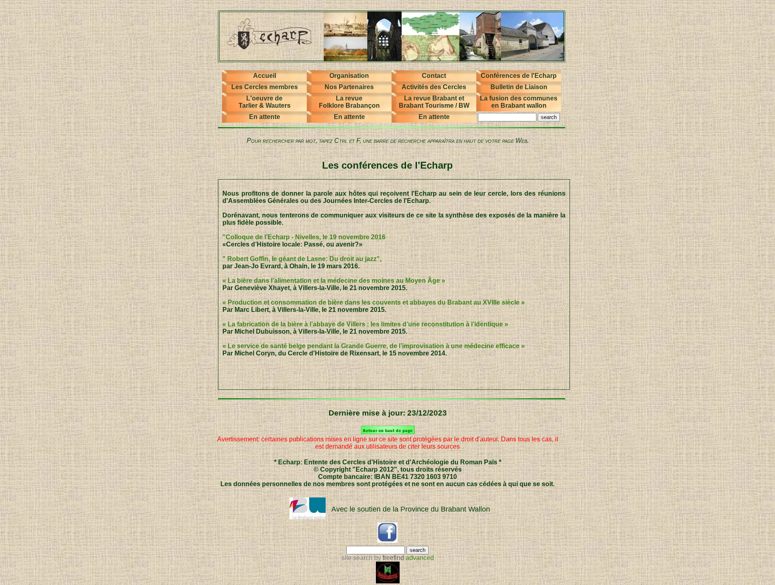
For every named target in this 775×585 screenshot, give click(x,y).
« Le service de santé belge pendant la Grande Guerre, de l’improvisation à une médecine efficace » (373, 346)
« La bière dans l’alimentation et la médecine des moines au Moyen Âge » (333, 280)
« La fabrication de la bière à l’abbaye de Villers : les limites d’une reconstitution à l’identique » (365, 324)
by (388, 557)
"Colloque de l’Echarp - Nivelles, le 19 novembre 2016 (303, 237)
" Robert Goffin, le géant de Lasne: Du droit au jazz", (301, 258)
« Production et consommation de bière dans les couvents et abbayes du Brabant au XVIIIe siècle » (373, 302)
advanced (420, 557)
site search (357, 557)
